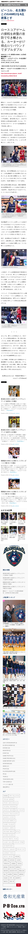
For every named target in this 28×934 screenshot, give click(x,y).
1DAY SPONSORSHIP (9, 742)
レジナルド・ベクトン (9, 853)
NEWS (4, 766)
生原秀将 (10, 874)
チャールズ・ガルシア (9, 831)
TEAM (4, 776)
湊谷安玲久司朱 (13, 870)
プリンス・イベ (20, 849)
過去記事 (5, 787)
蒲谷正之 (6, 881)
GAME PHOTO (7, 755)
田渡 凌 (15, 874)
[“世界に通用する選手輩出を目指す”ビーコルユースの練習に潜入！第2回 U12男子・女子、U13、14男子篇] (14, 677)
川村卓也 (19, 863)
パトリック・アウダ (18, 842)
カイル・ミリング (19, 810)
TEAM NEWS (6, 779)
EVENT (5, 753)
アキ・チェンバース (14, 795)
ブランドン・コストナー (9, 849)
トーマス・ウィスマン (9, 835)
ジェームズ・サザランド (9, 820)
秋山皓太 (6, 877)
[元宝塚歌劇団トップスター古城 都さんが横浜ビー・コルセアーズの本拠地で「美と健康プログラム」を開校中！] (14, 621)
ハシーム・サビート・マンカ (10, 838)
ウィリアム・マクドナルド (10, 806)
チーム (17, 831)
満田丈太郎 (21, 870)
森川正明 (12, 867)
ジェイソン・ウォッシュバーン (11, 813)
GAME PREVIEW (7, 758)
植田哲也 (18, 867)
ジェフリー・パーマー (9, 817)
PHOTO (5, 768)
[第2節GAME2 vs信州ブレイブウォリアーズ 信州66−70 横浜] (14, 396)
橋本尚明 (6, 870)
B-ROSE (5, 748)
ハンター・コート (8, 842)
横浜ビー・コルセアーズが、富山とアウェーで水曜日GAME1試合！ (4, 537)
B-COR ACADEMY (8, 745)
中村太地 (17, 856)
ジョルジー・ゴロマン (9, 828)
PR (4, 774)
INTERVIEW (6, 763)
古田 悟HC (12, 860)
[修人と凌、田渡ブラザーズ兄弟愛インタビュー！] (14, 706)
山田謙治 (13, 863)
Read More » (10, 410)
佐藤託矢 (6, 860)
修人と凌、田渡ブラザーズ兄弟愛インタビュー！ (13, 707)
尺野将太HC (6, 863)
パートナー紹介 (7, 784)
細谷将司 (18, 877)
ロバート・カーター (8, 856)
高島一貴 (12, 881)
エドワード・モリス (8, 810)
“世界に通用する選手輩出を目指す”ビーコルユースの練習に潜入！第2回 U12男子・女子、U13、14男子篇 (14, 681)
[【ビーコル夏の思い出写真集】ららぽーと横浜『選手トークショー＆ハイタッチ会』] (14, 732)
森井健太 (6, 867)
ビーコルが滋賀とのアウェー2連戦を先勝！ (13, 536)
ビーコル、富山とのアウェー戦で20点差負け (21, 522)
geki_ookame (16, 413)
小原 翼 (18, 860)
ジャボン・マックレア (9, 824)
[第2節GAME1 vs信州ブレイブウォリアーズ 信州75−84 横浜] (14, 427)
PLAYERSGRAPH (8, 771)
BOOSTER (6, 750)
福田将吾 (21, 874)
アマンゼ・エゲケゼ (8, 799)
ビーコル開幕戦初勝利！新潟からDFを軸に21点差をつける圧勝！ (21, 537)
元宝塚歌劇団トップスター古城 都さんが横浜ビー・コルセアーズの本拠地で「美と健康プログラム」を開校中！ (13, 625)
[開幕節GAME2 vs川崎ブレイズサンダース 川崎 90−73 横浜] (14, 458)
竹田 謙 (12, 877)
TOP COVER (6, 781)
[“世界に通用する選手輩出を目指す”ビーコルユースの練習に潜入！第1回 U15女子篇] (14, 650)
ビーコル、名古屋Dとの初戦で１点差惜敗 (4, 522)
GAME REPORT (10, 20)
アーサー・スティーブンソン (10, 803)
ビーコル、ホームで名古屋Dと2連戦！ (13, 522)
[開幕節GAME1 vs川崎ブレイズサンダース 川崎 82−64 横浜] (14, 488)
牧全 (5, 874)
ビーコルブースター (8, 845)
